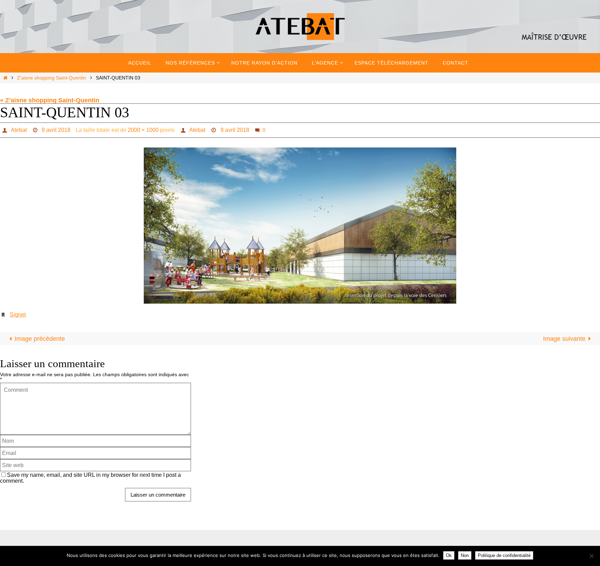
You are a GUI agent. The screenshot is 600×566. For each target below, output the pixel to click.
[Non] (591, 555)
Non (465, 555)
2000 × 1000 (143, 130)
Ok (449, 555)
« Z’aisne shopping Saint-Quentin (49, 100)
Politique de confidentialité (504, 555)
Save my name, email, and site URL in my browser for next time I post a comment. (90, 478)
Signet (18, 315)
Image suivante (564, 338)
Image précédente (40, 338)
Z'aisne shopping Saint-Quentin (51, 78)
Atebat (19, 130)
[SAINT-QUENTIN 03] (300, 225)
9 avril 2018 (56, 130)
